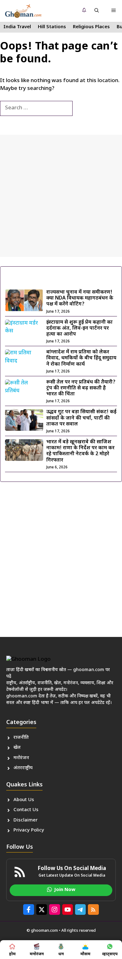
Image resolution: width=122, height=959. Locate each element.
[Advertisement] (61, 196)
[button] (96, 11)
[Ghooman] (23, 11)
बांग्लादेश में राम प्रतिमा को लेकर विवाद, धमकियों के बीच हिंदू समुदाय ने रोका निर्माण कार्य (81, 358)
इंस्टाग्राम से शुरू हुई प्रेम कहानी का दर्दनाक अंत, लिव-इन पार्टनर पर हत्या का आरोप (79, 328)
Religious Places (91, 27)
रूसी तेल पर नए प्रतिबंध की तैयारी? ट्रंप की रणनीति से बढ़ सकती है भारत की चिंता (80, 388)
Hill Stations (52, 27)
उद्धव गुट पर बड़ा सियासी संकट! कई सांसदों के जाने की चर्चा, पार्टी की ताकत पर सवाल (81, 418)
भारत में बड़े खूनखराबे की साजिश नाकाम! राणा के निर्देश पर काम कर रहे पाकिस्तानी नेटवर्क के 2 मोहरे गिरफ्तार (80, 451)
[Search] (83, 108)
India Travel (17, 27)
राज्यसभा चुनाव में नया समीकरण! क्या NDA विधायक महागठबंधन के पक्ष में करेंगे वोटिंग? (79, 298)
